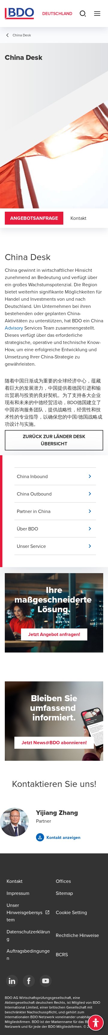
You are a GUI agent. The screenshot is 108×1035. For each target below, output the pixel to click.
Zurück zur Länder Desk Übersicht (54, 440)
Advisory (14, 327)
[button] (56, 476)
